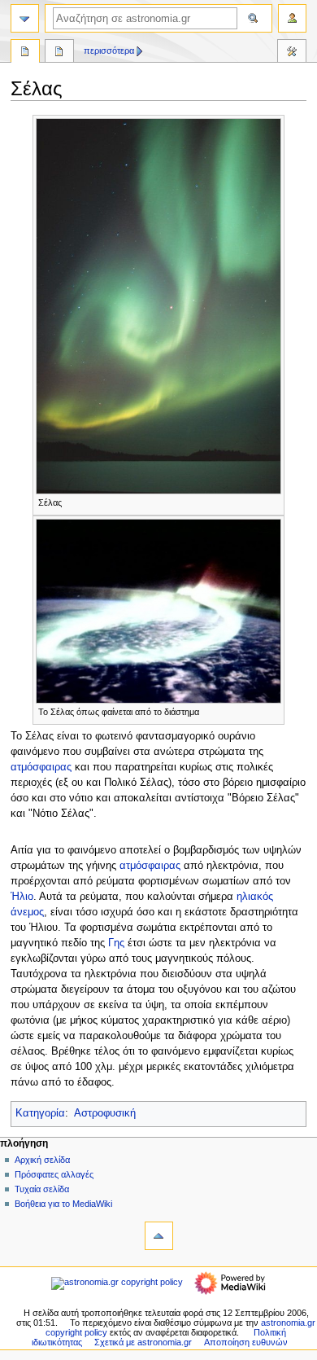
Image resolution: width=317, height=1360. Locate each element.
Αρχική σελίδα (42, 1160)
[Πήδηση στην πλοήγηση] (25, 18)
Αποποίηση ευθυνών (246, 1342)
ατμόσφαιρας (41, 767)
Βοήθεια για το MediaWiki (63, 1204)
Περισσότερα (109, 50)
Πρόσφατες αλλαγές (54, 1174)
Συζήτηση (59, 53)
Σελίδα (25, 53)
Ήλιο (22, 896)
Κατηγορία (40, 1113)
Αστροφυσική (105, 1113)
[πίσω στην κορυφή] (159, 1236)
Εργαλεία (292, 53)
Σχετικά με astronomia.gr (143, 1342)
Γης (116, 943)
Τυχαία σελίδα (42, 1189)
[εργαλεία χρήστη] (292, 18)
